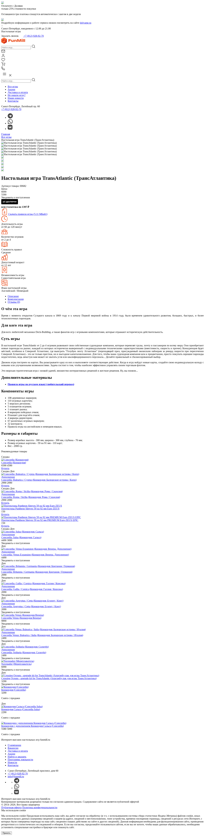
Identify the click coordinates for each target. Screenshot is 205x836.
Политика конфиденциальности (39, 807)
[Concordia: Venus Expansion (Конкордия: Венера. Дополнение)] (36, 549)
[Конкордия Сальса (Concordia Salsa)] (22, 706)
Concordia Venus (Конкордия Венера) (21, 618)
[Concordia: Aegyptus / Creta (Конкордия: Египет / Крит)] (32, 600)
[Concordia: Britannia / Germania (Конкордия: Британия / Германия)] (38, 566)
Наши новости (16, 98)
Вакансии (13, 748)
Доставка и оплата (18, 92)
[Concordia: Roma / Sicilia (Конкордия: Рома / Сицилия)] (32, 491)
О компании (14, 745)
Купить (5, 468)
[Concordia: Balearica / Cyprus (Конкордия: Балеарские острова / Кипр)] (40, 474)
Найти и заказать (17, 756)
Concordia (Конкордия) (13, 462)
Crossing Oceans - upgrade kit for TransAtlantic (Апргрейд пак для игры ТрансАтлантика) (49, 678)
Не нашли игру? (16, 95)
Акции (11, 89)
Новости (12, 762)
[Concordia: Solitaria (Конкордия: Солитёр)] (25, 646)
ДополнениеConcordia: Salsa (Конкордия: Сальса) (21, 536)
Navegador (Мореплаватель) (16, 664)
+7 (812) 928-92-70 (33, 36)
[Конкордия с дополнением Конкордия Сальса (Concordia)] (33, 723)
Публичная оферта (11, 807)
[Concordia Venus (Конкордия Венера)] (22, 615)
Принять (7, 833)
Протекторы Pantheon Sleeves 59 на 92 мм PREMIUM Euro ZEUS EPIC (39, 520)
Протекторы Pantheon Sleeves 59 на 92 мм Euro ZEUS (30, 508)
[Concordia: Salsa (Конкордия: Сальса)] (22, 531)
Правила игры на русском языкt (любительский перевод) (41, 384)
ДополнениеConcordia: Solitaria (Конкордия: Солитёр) (23, 651)
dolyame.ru (85, 22)
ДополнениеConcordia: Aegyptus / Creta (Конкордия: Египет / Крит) (31, 605)
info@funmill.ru (16, 776)
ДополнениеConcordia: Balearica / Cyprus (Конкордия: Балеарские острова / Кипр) (39, 478)
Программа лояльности (20, 759)
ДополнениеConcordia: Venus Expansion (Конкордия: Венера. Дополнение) (35, 553)
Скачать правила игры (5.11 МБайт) (27, 214)
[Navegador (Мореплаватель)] (17, 661)
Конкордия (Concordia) (13, 689)
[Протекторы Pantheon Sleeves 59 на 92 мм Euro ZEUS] (31, 505)
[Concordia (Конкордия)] (15, 459)
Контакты (13, 101)
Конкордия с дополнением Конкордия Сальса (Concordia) (32, 726)
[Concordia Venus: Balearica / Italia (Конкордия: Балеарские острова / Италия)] (43, 629)
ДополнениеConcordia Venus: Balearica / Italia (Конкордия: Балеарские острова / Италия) (42, 634)
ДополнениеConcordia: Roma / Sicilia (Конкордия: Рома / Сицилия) (30, 495)
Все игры (13, 86)
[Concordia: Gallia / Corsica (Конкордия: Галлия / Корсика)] (33, 583)
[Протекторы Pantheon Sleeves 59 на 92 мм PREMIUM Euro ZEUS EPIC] (41, 517)
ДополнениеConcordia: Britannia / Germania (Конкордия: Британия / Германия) (36, 570)
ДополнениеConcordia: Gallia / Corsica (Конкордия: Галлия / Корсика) (32, 588)
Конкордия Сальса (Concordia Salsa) (20, 709)
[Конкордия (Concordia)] (15, 687)
